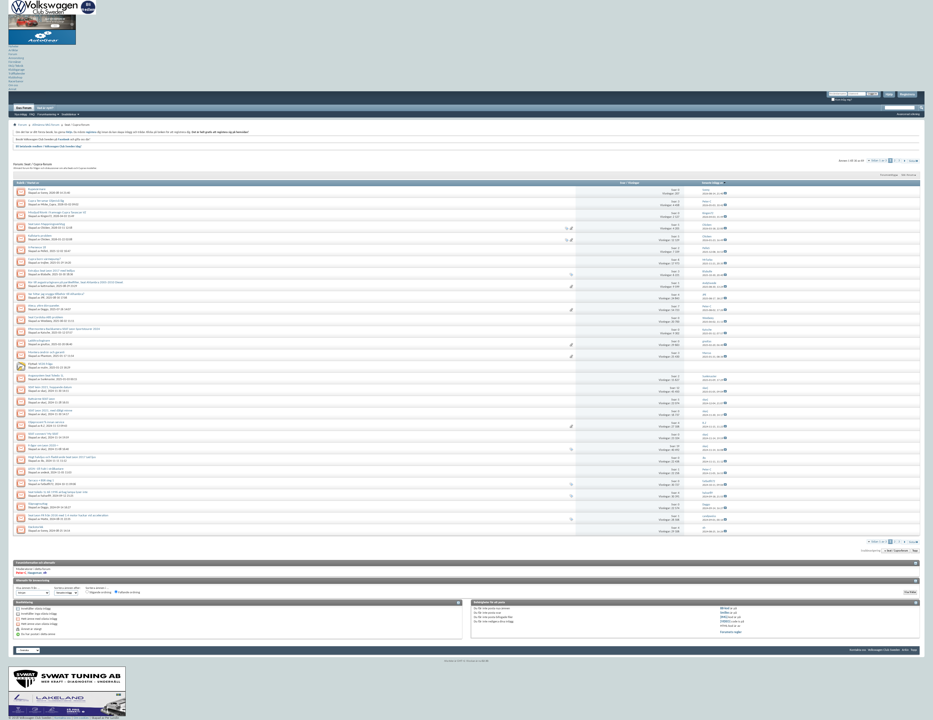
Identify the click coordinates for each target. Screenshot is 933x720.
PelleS (44, 251)
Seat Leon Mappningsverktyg (46, 224)
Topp (915, 551)
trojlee (45, 262)
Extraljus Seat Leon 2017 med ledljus (51, 270)
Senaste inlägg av (712, 183)
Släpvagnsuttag (37, 503)
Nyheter (14, 46)
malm (44, 367)
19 (677, 446)
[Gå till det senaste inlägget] (725, 194)
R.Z (43, 426)
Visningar (633, 183)
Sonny (44, 193)
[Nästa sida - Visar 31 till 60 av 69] (904, 161)
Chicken (45, 227)
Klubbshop (15, 77)
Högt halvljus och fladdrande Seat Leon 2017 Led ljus (62, 457)
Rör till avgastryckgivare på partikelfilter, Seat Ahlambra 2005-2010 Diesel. (75, 282)
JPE (43, 297)
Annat (12, 89)
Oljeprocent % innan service (46, 422)
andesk (45, 472)
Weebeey (46, 321)
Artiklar (13, 50)
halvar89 (46, 495)
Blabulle (46, 274)
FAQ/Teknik (16, 65)
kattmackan (48, 286)
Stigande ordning (100, 592)
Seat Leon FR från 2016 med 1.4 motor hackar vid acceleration (68, 515)
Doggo (44, 309)
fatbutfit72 (47, 484)
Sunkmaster (48, 379)
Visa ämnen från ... (28, 588)
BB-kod (724, 608)
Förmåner (15, 62)
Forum (13, 54)
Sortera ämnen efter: (67, 588)
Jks (42, 461)
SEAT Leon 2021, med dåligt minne (50, 410)
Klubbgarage (17, 69)
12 (677, 388)
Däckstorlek (35, 527)
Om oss (13, 85)
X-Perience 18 (37, 247)
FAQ (32, 114)
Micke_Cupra (48, 204)
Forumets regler (731, 632)
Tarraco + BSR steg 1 (41, 480)
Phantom (46, 356)
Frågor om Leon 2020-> (43, 445)
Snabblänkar (68, 114)
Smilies (724, 612)
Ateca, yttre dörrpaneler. (44, 305)
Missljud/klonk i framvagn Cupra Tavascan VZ (57, 212)
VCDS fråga (45, 364)
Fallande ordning (129, 592)
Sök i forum (907, 175)
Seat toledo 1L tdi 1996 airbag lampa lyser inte (57, 492)
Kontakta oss (858, 650)
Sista (912, 161)
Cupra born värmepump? (44, 259)
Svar (622, 183)
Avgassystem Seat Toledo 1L (45, 375)
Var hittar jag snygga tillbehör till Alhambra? (56, 294)
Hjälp (889, 94)
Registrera (907, 94)
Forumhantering (46, 114)
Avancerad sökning (908, 114)
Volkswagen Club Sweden (884, 650)
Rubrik (21, 183)
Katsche (45, 332)
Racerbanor (16, 81)
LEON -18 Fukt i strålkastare (45, 468)
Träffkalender (17, 73)
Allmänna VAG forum (45, 124)
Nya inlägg (21, 114)
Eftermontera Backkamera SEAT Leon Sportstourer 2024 (64, 329)
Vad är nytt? (45, 108)
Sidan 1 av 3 (879, 160)
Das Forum (24, 108)
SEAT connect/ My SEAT (43, 433)
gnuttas (45, 344)
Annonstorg (16, 58)
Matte (44, 519)
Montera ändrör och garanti (46, 352)
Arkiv (905, 650)
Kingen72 (46, 216)
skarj (43, 391)
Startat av (33, 183)
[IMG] (723, 617)
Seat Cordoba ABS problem (45, 317)
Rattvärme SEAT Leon (41, 399)
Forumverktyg (888, 175)
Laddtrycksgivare (39, 340)
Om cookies (81, 718)
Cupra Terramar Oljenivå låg (46, 200)
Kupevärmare (36, 189)
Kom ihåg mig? (843, 99)
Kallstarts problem (40, 235)
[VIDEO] (725, 621)
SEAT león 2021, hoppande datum (50, 387)
